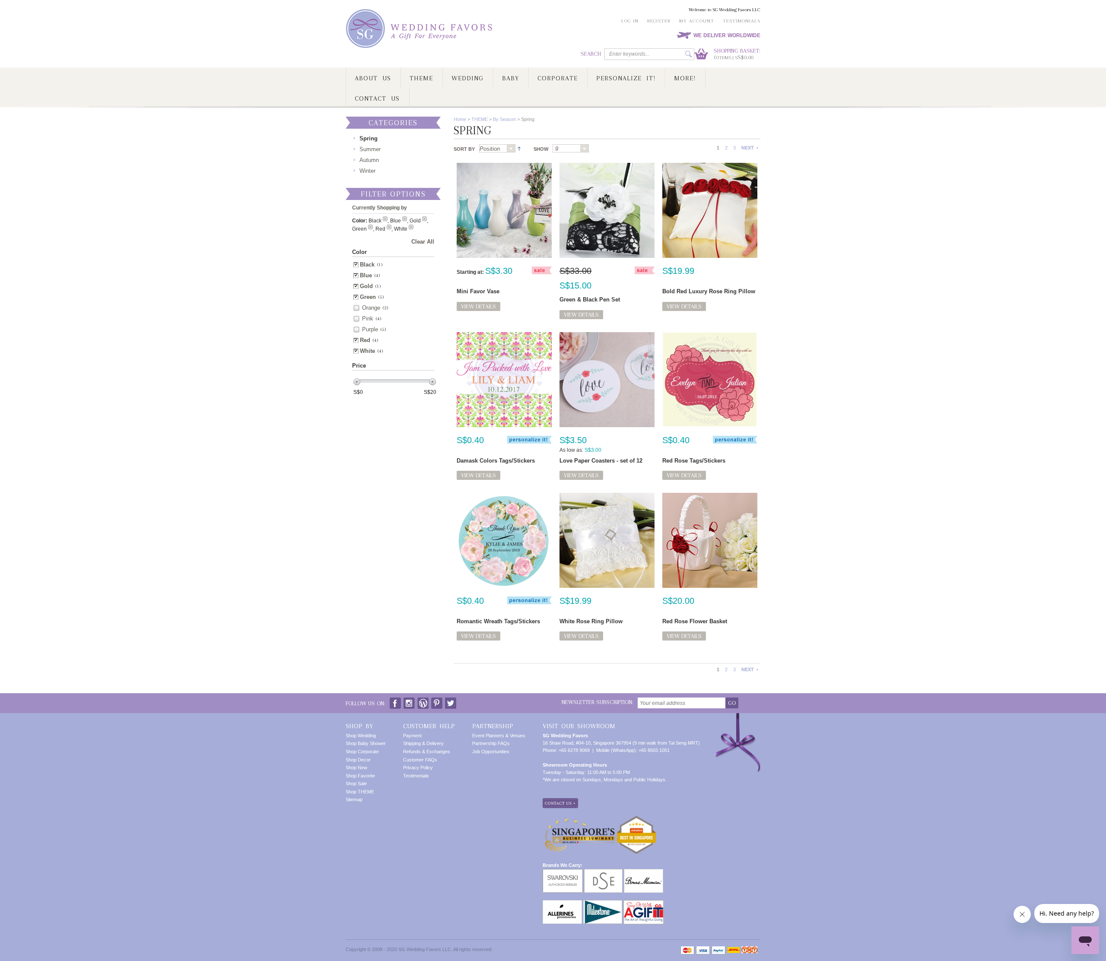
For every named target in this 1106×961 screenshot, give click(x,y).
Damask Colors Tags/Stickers (496, 460)
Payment (412, 735)
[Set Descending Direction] (518, 148)
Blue (366, 275)
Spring (368, 138)
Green (368, 297)
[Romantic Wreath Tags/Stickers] (504, 540)
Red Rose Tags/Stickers (693, 460)
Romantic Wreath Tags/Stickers (498, 621)
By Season (504, 119)
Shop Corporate (362, 751)
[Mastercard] (687, 950)
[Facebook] (395, 701)
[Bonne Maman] (643, 872)
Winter (367, 171)
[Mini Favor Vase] (504, 210)
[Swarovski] (563, 872)
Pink (367, 318)
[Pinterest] (436, 701)
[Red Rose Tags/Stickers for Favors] (709, 379)
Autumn (369, 160)
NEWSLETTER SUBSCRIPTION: (597, 702)
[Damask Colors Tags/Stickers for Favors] (504, 379)
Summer (370, 149)
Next (747, 147)
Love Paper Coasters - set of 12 (600, 460)
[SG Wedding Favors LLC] (420, 29)
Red (365, 340)
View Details (478, 306)
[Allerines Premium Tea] (562, 903)
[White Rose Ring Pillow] (607, 540)
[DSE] (603, 872)
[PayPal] (718, 950)
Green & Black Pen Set (589, 299)
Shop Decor (358, 759)
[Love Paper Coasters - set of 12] (607, 379)
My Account (696, 21)
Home (460, 119)
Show (541, 149)
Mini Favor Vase (478, 291)
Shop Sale (356, 783)
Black (367, 264)
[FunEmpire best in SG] (636, 818)
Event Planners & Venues (498, 735)
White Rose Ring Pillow (591, 621)
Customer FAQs (420, 759)
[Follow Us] (409, 701)
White (367, 351)
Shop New (356, 767)
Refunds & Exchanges (426, 751)
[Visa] (703, 950)
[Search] (688, 54)
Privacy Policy (418, 767)
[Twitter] (450, 701)
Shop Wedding (361, 735)
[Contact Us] (560, 801)
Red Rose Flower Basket (694, 621)
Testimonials (741, 21)
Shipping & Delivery (423, 743)
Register (659, 21)
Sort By (464, 149)
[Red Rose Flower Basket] (709, 540)
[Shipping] (733, 950)
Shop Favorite (360, 775)
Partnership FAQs (491, 743)
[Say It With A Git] (643, 903)
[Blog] (423, 701)
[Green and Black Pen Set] (607, 210)
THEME (479, 119)
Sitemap (354, 799)
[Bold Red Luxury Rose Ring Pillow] (709, 210)
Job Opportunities (490, 751)
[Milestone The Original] (602, 903)
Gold (366, 286)
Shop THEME (360, 791)
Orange (371, 307)
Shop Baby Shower (366, 743)
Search (591, 54)
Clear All (422, 241)
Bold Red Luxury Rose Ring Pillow (708, 291)
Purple (370, 329)
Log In (630, 21)
